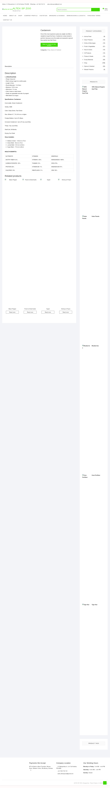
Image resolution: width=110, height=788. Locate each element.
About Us (12, 15)
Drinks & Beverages (90, 43)
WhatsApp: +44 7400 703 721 (37, 4)
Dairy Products (88, 40)
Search (95, 9)
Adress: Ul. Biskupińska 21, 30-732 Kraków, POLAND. (15, 4)
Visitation (43, 15)
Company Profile (30, 15)
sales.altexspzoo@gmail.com (54, 4)
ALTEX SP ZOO (22, 8)
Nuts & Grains (88, 49)
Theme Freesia (93, 783)
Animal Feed (87, 36)
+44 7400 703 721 (62, 771)
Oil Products (87, 53)
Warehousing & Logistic (76, 15)
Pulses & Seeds (88, 56)
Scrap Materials (88, 59)
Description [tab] (8, 66)
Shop (20, 15)
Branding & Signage (57, 15)
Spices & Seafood (56, 50)
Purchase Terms (94, 15)
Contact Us (7, 20)
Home (5, 15)
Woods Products (89, 69)
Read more (12, 312)
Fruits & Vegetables (89, 46)
